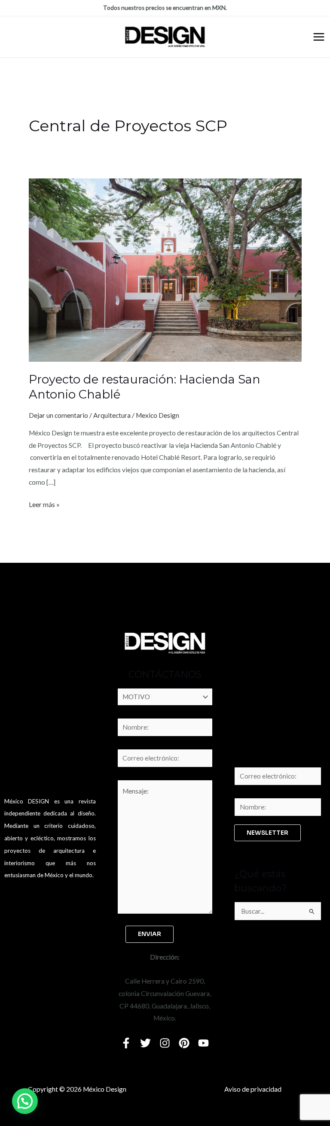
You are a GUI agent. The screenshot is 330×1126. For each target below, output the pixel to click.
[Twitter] (145, 1043)
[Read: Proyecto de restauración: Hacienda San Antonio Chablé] (165, 269)
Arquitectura (112, 415)
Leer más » (44, 503)
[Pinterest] (184, 1043)
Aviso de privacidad (252, 1089)
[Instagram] (164, 1043)
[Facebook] (126, 1043)
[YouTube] (203, 1043)
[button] (25, 1101)
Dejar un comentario (58, 415)
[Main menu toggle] (319, 37)
